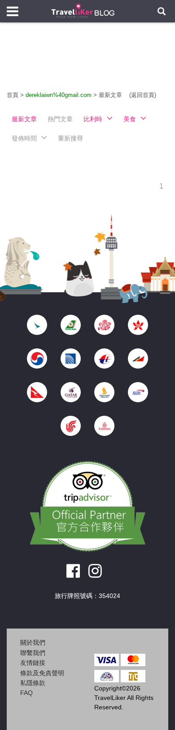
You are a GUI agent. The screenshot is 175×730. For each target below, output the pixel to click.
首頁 (12, 95)
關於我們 (32, 642)
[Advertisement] (87, 62)
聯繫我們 (32, 652)
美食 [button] (129, 119)
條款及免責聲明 (42, 673)
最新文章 (111, 95)
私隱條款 (32, 682)
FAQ (26, 692)
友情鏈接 (32, 662)
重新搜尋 (70, 138)
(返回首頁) (142, 95)
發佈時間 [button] (24, 138)
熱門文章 (60, 119)
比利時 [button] (92, 119)
